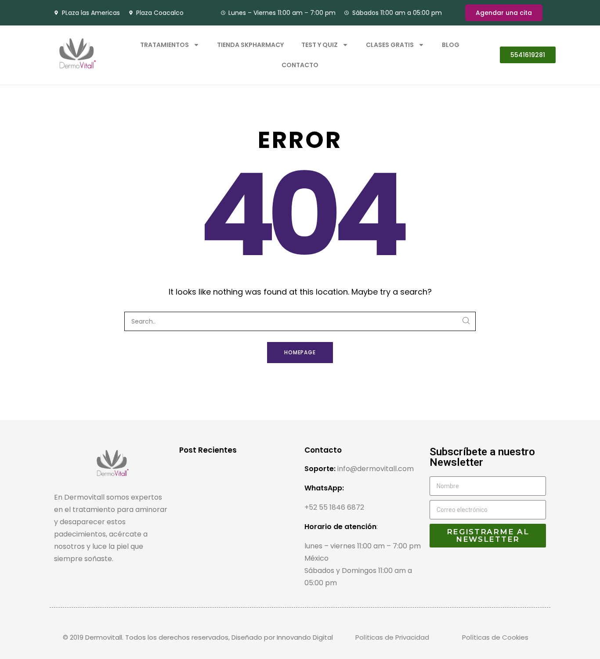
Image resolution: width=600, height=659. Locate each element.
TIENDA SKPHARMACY (250, 44)
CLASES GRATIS (390, 44)
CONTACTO (300, 65)
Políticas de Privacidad (392, 637)
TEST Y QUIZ (319, 44)
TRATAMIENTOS (164, 44)
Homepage (300, 352)
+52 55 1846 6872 (334, 507)
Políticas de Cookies (495, 637)
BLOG (450, 44)
